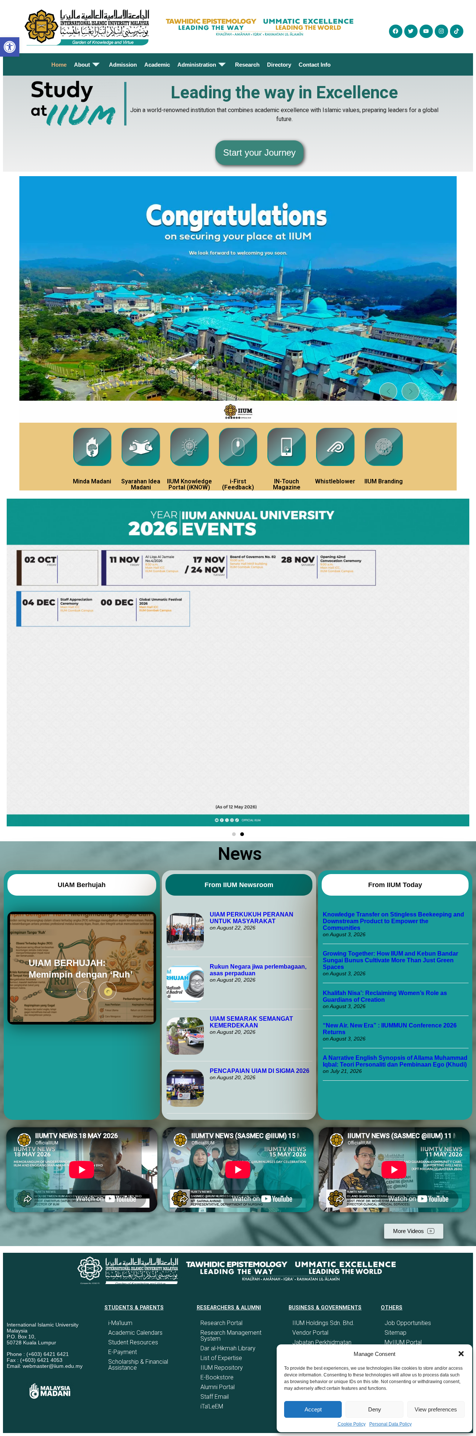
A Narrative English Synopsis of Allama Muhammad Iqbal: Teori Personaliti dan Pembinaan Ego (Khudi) (395, 1061)
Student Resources (133, 1342)
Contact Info (315, 64)
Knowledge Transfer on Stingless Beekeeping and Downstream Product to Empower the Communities (393, 921)
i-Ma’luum (120, 1323)
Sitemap (395, 1332)
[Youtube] (426, 31)
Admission (123, 64)
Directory (279, 64)
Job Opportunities (408, 1323)
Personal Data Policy (390, 1424)
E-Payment (122, 1352)
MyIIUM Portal (403, 1342)
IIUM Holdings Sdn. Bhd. (323, 1323)
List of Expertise (221, 1358)
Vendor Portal (310, 1332)
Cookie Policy (352, 1424)
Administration (196, 64)
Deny (374, 1409)
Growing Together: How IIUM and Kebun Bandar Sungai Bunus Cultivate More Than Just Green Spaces (390, 960)
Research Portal (221, 1323)
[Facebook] (395, 31)
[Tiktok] (456, 31)
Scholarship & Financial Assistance (138, 1364)
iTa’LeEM (211, 1406)
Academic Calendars (135, 1332)
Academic (157, 64)
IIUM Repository (221, 1367)
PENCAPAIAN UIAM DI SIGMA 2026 (259, 1071)
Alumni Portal (217, 1387)
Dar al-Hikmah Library (227, 1348)
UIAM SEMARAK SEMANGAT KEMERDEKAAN (251, 1022)
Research (247, 64)
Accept (313, 1409)
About (82, 64)
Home (59, 64)
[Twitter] (411, 31)
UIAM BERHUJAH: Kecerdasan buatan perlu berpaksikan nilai (77, 968)
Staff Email (214, 1396)
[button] (461, 1353)
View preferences (436, 1409)
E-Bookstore (217, 1377)
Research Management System (230, 1335)
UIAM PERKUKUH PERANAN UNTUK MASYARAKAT (251, 917)
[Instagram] (441, 31)
